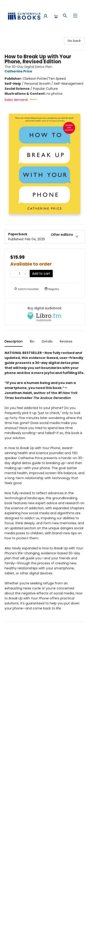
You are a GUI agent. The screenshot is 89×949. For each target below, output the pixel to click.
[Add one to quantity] (25, 273)
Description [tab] (14, 341)
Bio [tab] (32, 341)
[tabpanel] (44, 486)
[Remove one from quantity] (13, 273)
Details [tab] (47, 341)
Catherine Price (18, 71)
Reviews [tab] (66, 341)
